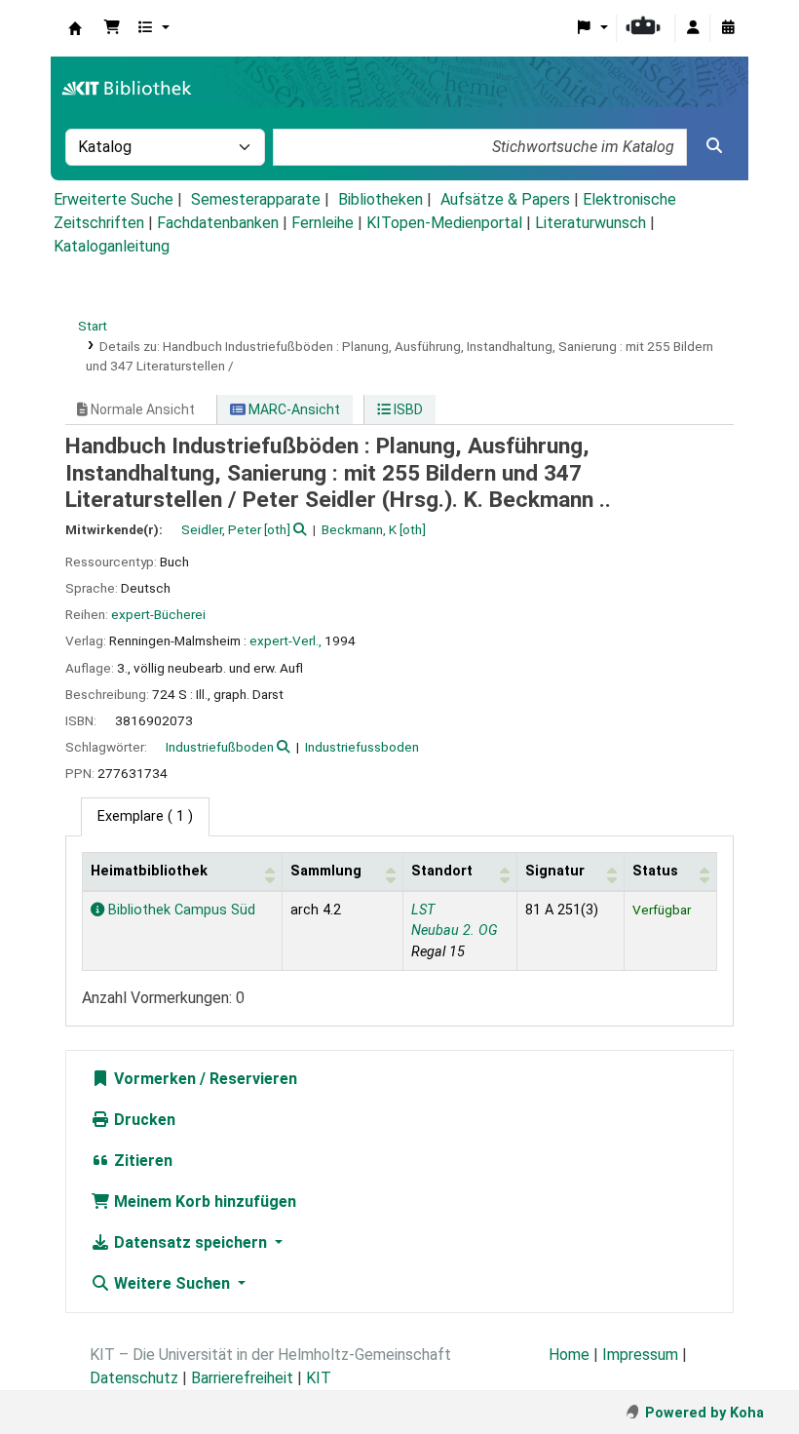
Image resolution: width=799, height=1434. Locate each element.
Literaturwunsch (590, 222)
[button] (112, 28)
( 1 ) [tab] (145, 816)
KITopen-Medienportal (444, 222)
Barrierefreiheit (242, 1378)
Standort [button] (442, 871)
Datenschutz (134, 1378)
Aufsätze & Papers (505, 199)
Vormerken (153, 1078)
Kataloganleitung (112, 246)
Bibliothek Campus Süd (179, 910)
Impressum (640, 1354)
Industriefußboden (220, 747)
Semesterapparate (256, 199)
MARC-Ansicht (293, 409)
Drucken (142, 1119)
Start (92, 325)
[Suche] (714, 146)
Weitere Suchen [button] (172, 1283)
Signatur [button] (555, 871)
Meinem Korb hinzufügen (203, 1201)
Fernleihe (322, 222)
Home (569, 1354)
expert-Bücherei (158, 614)
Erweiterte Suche (113, 199)
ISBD (407, 409)
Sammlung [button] (325, 871)
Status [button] (655, 871)
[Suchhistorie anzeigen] (727, 28)
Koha (75, 28)
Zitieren (141, 1160)
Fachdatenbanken (218, 222)
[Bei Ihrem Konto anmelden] (692, 28)
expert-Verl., (285, 640)
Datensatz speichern (190, 1242)
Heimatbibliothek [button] (149, 871)
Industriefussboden (362, 747)
